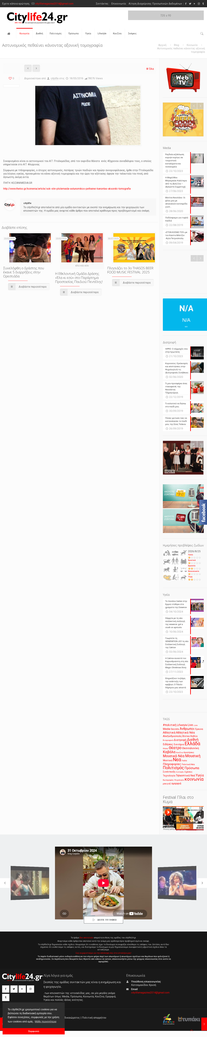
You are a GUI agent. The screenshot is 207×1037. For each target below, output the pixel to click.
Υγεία (190, 555)
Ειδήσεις (168, 744)
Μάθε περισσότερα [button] (45, 1021)
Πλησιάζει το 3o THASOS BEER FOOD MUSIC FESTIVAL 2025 (130, 270)
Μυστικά (167, 760)
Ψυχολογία (179, 780)
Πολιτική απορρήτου (94, 1017)
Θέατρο (175, 748)
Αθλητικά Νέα (185, 732)
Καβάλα (169, 752)
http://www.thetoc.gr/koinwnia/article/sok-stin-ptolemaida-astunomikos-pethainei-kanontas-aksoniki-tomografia (67, 188)
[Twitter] (190, 3)
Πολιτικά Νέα (188, 764)
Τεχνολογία (169, 775)
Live (190, 725)
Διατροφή (180, 739)
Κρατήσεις (189, 752)
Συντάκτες (102, 3)
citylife (55, 78)
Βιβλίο (194, 736)
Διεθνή (193, 739)
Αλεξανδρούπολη (172, 736)
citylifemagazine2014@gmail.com (54, 3)
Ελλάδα (192, 743)
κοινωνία (194, 779)
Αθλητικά (169, 732)
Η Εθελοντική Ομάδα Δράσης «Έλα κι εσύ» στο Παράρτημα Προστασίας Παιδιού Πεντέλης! (79, 277)
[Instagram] (199, 3)
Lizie (196, 725)
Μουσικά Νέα (174, 756)
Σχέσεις (188, 772)
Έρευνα (199, 729)
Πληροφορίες (172, 764)
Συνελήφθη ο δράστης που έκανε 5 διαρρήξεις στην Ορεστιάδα (23, 272)
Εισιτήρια (179, 744)
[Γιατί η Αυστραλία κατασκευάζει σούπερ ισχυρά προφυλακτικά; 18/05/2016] (204, 1024)
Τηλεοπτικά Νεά (185, 775)
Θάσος (165, 748)
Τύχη (190, 577)
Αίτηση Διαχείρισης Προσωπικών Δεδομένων (155, 3)
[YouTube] (194, 3)
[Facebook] (185, 3)
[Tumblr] (203, 3)
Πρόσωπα (192, 768)
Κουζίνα (179, 752)
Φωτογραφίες (168, 780)
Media (166, 728)
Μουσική (193, 756)
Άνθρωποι (187, 729)
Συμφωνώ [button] (33, 1031)
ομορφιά (176, 783)
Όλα (151, 68)
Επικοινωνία (118, 3)
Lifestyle (182, 725)
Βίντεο (186, 736)
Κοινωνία (192, 45)
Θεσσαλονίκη (190, 748)
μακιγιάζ (167, 783)
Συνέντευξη (169, 771)
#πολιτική (169, 725)
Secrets (175, 729)
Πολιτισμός (173, 767)
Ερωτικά (192, 560)
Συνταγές (180, 772)
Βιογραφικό (168, 740)
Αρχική (162, 45)
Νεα (177, 759)
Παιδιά (184, 761)
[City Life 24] (37, 18)
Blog (176, 45)
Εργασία (191, 566)
